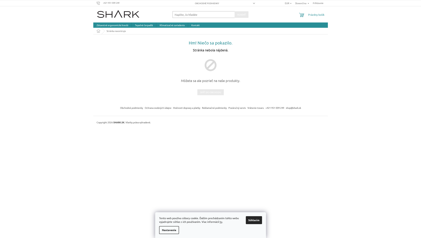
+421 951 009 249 (275, 107)
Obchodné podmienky (207, 3)
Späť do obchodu (210, 92)
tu (221, 221)
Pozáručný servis (237, 107)
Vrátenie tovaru (255, 107)
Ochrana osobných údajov (158, 107)
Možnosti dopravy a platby (186, 107)
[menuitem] (112, 25)
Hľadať (241, 14)
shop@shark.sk (293, 107)
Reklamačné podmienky (214, 107)
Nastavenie (169, 230)
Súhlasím (254, 220)
